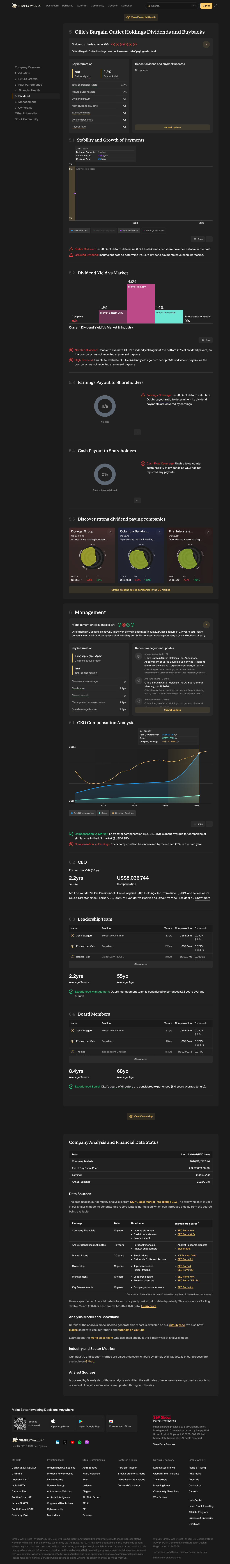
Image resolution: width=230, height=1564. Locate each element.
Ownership (23, 107)
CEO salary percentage (85, 681)
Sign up (206, 5)
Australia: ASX (20, 1479)
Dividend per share (82, 119)
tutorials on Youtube (131, 1330)
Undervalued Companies (61, 1467)
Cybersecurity (55, 1509)
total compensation (129, 834)
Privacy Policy (187, 1552)
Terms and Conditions (165, 1552)
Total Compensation (84, 813)
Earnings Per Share (155, 230)
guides (73, 1330)
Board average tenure (84, 709)
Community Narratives (166, 1491)
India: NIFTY (18, 1485)
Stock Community (26, 119)
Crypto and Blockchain (60, 1503)
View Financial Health (143, 17)
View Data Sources (164, 1444)
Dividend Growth (81, 98)
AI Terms (202, 1552)
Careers (193, 1491)
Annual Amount (130, 230)
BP (84, 1509)
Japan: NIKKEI (20, 1503)
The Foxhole (160, 1479)
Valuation (22, 73)
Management (25, 102)
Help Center (195, 1500)
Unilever (87, 1485)
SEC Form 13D (186, 1269)
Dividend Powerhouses (60, 1473)
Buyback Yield (111, 76)
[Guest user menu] (215, 6)
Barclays (87, 1515)
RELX (85, 1503)
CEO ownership (80, 695)
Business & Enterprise (201, 1518)
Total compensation (86, 672)
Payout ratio (79, 126)
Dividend (22, 96)
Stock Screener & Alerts (131, 1473)
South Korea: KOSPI (23, 1509)
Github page (177, 1325)
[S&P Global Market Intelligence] (164, 1418)
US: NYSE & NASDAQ (24, 1467)
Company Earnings (124, 813)
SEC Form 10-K (186, 1230)
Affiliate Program (198, 1512)
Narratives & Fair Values (131, 1479)
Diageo (86, 1491)
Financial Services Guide (167, 1557)
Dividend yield (82, 76)
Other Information (26, 113)
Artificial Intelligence (58, 1497)
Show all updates (172, 127)
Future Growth (26, 79)
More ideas (53, 1515)
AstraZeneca (89, 1467)
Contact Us (195, 1485)
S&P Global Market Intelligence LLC (153, 1201)
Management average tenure (88, 702)
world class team (102, 1337)
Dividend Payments (105, 230)
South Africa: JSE (21, 1497)
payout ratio (163, 399)
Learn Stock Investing (201, 1506)
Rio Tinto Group (91, 1497)
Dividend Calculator (129, 1485)
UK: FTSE (17, 1473)
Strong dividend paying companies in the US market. (140, 589)
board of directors (121, 1086)
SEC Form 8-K (185, 1287)
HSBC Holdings (91, 1473)
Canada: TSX (19, 1491)
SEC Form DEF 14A (188, 1280)
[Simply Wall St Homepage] (27, 6)
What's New (160, 1497)
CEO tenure (78, 688)
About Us (194, 1479)
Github (89, 1361)
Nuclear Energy (56, 1485)
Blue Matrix (184, 1248)
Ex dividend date (81, 112)
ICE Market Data (187, 1255)
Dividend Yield (81, 230)
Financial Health (27, 90)
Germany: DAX (20, 1515)
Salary (104, 813)
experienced (171, 991)
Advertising (195, 1473)
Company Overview (27, 67)
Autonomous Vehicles (59, 1491)
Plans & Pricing (197, 1467)
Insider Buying (55, 1479)
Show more (202, 898)
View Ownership (143, 1116)
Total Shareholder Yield (84, 84)
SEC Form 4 (184, 1266)
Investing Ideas (162, 1485)
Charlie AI (194, 1524)
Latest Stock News (164, 1467)
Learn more (148, 1306)
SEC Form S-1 (185, 1259)
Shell (85, 1479)
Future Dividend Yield (83, 91)
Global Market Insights (166, 1473)
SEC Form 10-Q (186, 1234)
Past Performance (28, 84)
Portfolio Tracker (127, 1467)
